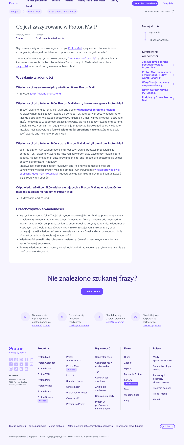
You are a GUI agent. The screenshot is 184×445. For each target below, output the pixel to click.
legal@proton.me (115, 322)
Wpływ (127, 368)
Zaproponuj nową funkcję (129, 425)
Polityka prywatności (17, 437)
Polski (167, 426)
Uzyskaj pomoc (92, 291)
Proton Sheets (45, 397)
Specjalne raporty (104, 396)
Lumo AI (70, 375)
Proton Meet (72, 366)
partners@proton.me (153, 325)
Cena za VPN (73, 398)
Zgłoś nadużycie (37, 425)
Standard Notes (74, 381)
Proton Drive (44, 368)
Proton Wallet (45, 385)
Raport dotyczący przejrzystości (53, 437)
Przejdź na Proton (75, 404)
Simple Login (73, 386)
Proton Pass (44, 379)
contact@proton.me (42, 325)
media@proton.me (79, 325)
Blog (126, 400)
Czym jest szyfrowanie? (82, 58)
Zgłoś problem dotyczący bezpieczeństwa (90, 425)
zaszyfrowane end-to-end (45, 93)
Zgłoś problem (57, 425)
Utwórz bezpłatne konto (145, 3)
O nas (127, 357)
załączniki (22, 66)
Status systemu (17, 425)
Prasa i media (160, 393)
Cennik (29, 6)
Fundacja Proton (133, 374)
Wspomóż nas (131, 394)
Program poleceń (162, 387)
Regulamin (33, 437)
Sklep (127, 389)
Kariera (128, 379)
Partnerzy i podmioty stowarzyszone (161, 379)
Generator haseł (103, 357)
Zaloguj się (167, 3)
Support (15, 11)
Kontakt (157, 399)
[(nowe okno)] (11, 359)
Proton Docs (44, 391)
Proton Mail (34, 11)
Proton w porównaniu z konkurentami (102, 405)
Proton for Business (76, 392)
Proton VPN (44, 374)
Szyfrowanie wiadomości (62, 11)
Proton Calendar (46, 362)
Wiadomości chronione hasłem (95, 109)
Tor (97, 371)
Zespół (127, 362)
